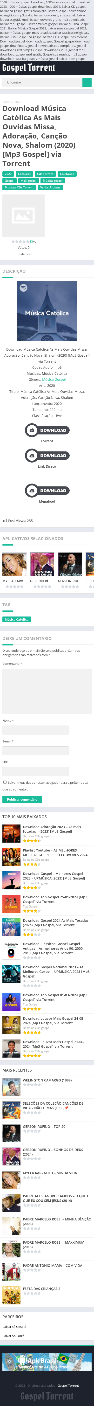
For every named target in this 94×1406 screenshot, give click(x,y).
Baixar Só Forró (13, 1336)
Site (5, 762)
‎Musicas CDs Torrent (19, 187)
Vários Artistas (50, 187)
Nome (8, 720)
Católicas (24, 174)
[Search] (87, 82)
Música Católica (16, 619)
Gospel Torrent (68, 1385)
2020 (17, 101)
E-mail (7, 741)
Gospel (9, 181)
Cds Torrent (45, 174)
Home (6, 101)
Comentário (12, 663)
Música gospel (52, 181)
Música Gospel (54, 379)
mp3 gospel (28, 181)
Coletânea (67, 174)
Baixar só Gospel (14, 1326)
